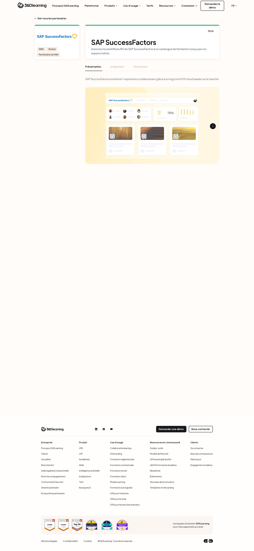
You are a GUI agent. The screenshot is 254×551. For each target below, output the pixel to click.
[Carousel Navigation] (152, 126)
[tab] (93, 68)
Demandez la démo (212, 5)
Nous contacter (200, 429)
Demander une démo (171, 429)
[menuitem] (65, 6)
